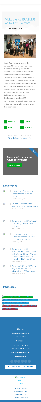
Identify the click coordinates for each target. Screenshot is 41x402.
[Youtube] (18, 361)
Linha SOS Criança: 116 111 (23, 297)
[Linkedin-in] (22, 361)
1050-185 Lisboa (20, 336)
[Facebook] (11, 361)
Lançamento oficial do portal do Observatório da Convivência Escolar (24, 193)
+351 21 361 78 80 (22, 345)
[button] (11, 121)
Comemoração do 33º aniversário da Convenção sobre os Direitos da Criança (25, 223)
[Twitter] (15, 361)
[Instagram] (25, 361)
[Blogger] (29, 361)
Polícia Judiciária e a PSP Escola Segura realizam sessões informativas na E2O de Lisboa (24, 268)
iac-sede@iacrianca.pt (22, 352)
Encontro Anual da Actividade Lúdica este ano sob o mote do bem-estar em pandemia (23, 236)
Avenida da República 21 (20, 334)
